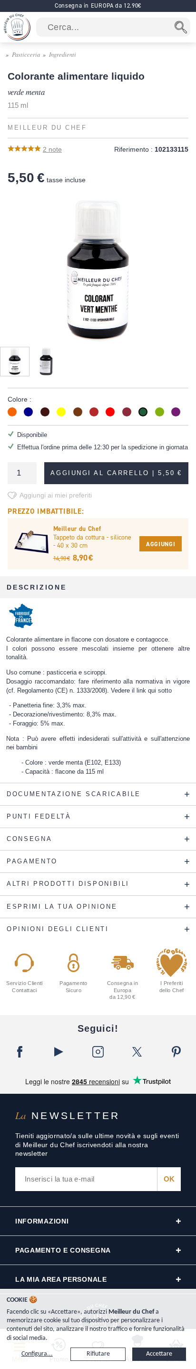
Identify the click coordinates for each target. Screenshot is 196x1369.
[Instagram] (98, 1052)
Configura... (37, 1354)
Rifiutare (98, 1354)
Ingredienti (62, 54)
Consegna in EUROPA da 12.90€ (98, 5)
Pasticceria (26, 54)
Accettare (159, 1354)
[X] (137, 1052)
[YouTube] (58, 1052)
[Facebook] (19, 1052)
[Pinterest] (176, 1052)
